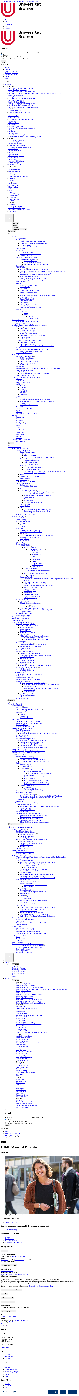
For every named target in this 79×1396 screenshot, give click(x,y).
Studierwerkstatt (13, 131)
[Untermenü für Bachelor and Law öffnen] (32, 485)
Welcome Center (13, 133)
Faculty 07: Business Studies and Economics (22, 98)
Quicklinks (8, 84)
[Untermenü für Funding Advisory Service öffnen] (33, 756)
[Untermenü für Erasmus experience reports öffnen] (45, 549)
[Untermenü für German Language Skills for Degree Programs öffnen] (53, 492)
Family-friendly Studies (15, 142)
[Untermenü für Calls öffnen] (20, 763)
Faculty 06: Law (13, 97)
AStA (10, 114)
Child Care (11, 180)
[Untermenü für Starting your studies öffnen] (25, 516)
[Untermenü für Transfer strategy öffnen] (27, 268)
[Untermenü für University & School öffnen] (25, 935)
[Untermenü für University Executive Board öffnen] (34, 356)
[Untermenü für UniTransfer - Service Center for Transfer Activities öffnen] (44, 944)
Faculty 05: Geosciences (15, 95)
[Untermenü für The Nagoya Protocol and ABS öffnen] (36, 794)
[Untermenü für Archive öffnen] (22, 384)
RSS (2, 1323)
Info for (7, 67)
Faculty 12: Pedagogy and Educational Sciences (23, 107)
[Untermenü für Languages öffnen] (23, 422)
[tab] (39, 1251)
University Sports (13, 185)
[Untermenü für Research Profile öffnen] (23, 706)
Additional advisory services (13, 1242)
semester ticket (19, 1260)
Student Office (12, 124)
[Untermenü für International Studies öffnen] (29, 544)
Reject (63, 1392)
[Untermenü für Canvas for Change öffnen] (32, 883)
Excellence (11, 204)
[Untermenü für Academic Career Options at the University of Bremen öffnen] (46, 325)
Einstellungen (53, 1392)
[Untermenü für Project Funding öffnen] (26, 664)
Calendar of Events (14, 199)
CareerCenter (12, 168)
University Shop (13, 196)
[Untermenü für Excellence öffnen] (23, 240)
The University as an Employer (17, 176)
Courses (7, 1237)
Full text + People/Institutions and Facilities (16, 59)
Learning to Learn (13, 157)
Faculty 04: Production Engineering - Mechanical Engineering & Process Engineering (34, 93)
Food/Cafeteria (13, 183)
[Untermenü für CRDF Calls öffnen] (28, 768)
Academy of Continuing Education (19, 112)
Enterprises (8, 76)
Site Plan (11, 190)
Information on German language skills (41, 1286)
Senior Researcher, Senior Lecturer (19, 209)
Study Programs (13, 154)
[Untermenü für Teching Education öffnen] (32, 466)
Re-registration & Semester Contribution (20, 147)
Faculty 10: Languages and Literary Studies (21, 104)
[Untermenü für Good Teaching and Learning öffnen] (31, 622)
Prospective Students (11, 71)
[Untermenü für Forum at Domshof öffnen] (24, 320)
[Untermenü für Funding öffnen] (26, 895)
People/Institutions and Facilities (13, 57)
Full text (5, 55)
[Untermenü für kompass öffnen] (30, 605)
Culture (10, 189)
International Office (14, 121)
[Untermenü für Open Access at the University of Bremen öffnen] (42, 709)
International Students (15, 143)
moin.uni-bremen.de (7, 1271)
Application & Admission (16, 140)
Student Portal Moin (14, 150)
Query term (4, 53)
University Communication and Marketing (21, 119)
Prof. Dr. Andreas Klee (21, 1320)
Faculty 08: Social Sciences (16, 100)
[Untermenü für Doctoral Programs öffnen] (28, 732)
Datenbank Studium (15, 1322)
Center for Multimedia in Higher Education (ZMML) (24, 137)
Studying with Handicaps (16, 161)
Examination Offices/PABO (17, 145)
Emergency (8, 1358)
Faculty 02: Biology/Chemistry (17, 90)
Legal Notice (9, 1355)
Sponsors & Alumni (11, 74)
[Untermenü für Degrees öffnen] (26, 454)
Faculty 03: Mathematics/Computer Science (21, 91)
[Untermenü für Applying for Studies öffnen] (29, 483)
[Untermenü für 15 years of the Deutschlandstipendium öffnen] (44, 864)
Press (6, 78)
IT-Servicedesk (13, 187)
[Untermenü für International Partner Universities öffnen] (37, 833)
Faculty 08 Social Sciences (9, 1317)
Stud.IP (10, 152)
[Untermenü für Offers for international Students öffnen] (40, 603)
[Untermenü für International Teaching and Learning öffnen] (39, 667)
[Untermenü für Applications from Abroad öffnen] (36, 490)
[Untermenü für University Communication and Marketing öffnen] (39, 377)
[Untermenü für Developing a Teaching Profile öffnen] (35, 624)
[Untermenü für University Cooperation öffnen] (27, 829)
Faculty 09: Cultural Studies (16, 102)
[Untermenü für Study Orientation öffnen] (28, 480)
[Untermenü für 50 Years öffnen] (26, 311)
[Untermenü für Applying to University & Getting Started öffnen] (46, 683)
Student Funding (13, 116)
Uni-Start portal (9, 1239)
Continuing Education (11, 73)
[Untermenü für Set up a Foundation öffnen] (33, 890)
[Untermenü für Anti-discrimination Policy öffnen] (37, 259)
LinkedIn (7, 1387)
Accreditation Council (18, 1256)
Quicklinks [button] (8, 978)
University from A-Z (14, 110)
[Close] (9, 233)
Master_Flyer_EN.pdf (11, 1222)
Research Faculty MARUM (16, 206)
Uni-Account (12, 197)
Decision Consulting (11, 1240)
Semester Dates (13, 149)
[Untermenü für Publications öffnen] (24, 398)
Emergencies (12, 192)
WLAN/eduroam (13, 201)
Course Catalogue (13, 163)
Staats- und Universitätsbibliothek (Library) (21, 128)
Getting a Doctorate (14, 171)
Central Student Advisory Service (18, 135)
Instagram (8, 1385)
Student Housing (13, 194)
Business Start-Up (13, 175)
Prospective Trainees (18, 971)
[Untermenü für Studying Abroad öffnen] (31, 546)
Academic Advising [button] (11, 1230)
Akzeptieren (72, 1392)
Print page (4, 1325)
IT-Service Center (13, 123)
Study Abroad (12, 159)
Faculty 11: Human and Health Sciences (20, 105)
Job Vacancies (12, 178)
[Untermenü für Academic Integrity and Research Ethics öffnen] (37, 803)
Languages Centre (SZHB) (16, 126)
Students (7, 69)
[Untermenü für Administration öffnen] (26, 372)
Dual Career (12, 173)
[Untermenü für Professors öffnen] (23, 327)
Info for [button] (7, 962)
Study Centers (12, 130)
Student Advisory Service (16, 156)
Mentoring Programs (14, 169)
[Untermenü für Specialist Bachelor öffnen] (32, 459)
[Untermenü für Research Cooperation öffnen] (26, 850)
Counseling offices (14, 117)
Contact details (5, 1347)
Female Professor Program (16, 208)
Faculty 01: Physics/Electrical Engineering (21, 88)
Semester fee (4, 1260)
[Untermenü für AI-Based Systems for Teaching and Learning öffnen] (48, 636)
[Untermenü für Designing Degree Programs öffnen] (34, 643)
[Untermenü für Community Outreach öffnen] (26, 918)
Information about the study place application (14, 1274)
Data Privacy (9, 1357)
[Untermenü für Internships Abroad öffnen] (32, 577)
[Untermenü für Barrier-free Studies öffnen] (29, 681)
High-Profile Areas (14, 211)
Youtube (7, 1384)
